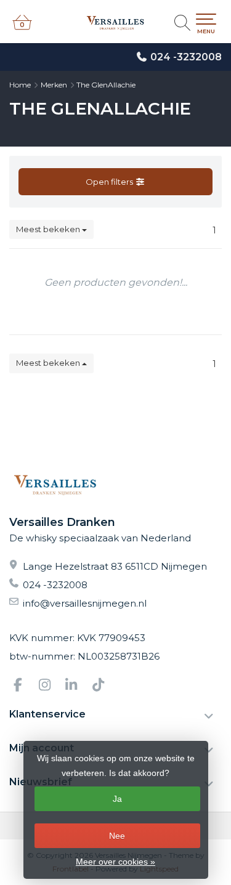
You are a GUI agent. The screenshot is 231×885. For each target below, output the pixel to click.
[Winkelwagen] (22, 27)
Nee (117, 836)
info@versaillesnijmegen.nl (85, 603)
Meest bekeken (49, 229)
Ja (117, 799)
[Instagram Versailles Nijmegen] (49, 686)
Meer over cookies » (115, 862)
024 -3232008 (186, 57)
